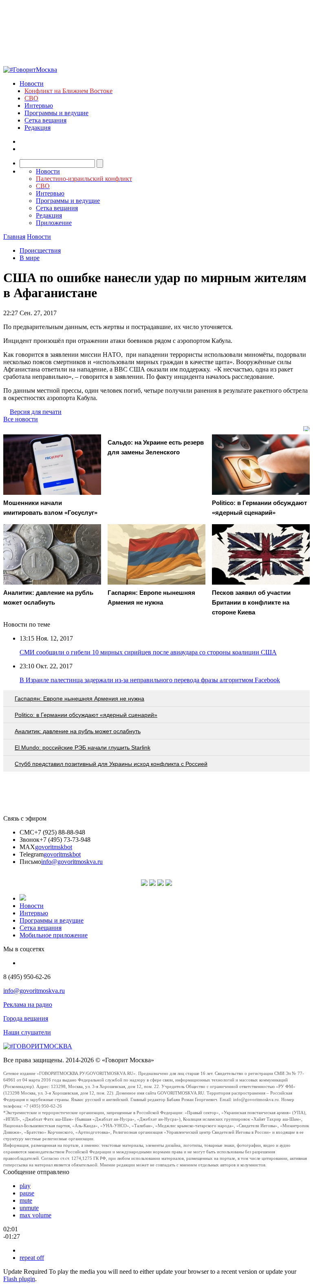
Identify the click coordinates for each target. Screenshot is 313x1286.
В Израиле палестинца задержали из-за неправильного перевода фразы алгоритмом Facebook (150, 679)
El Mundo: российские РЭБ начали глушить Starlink (82, 747)
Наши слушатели (27, 1032)
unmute (29, 1207)
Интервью (38, 105)
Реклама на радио (27, 1004)
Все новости (20, 419)
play (25, 1185)
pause (27, 1193)
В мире (30, 257)
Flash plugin (19, 1278)
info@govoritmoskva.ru (72, 861)
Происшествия (40, 250)
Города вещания (25, 1018)
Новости (32, 83)
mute (26, 1200)
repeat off (32, 1257)
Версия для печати (36, 411)
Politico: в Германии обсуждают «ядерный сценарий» (86, 715)
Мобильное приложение (54, 935)
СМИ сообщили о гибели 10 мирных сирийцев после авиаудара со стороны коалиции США (148, 652)
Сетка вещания (45, 120)
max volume (35, 1215)
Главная (14, 236)
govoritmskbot (53, 846)
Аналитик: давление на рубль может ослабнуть (78, 731)
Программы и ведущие (56, 112)
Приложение (54, 222)
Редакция (37, 127)
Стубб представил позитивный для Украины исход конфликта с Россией (111, 764)
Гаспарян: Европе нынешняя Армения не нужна (79, 698)
